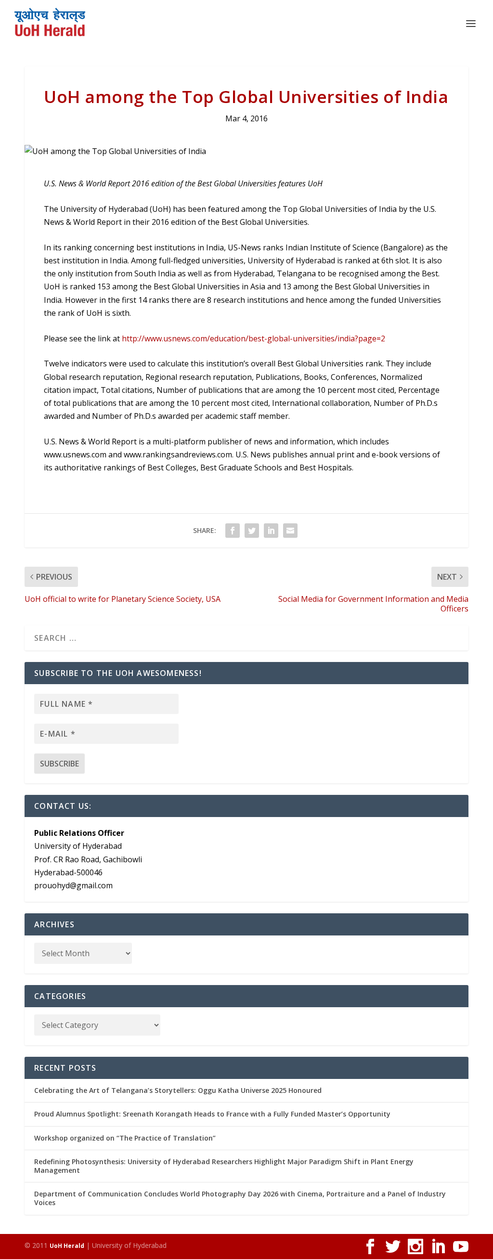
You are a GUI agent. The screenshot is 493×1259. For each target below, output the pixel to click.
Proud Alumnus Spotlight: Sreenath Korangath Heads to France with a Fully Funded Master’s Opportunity (212, 1113)
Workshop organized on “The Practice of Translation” (125, 1137)
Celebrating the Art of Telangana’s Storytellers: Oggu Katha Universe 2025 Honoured (178, 1090)
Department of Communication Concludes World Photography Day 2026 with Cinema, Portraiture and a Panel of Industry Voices (240, 1198)
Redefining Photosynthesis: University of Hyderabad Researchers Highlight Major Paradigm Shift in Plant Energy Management (224, 1166)
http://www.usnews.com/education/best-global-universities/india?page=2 (253, 338)
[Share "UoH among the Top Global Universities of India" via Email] (290, 530)
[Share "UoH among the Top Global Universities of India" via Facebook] (232, 530)
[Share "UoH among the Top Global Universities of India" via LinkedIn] (271, 530)
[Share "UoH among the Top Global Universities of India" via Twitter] (251, 530)
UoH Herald (67, 1246)
